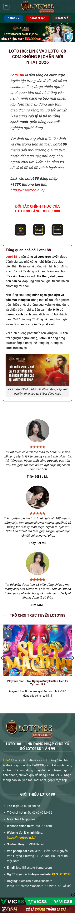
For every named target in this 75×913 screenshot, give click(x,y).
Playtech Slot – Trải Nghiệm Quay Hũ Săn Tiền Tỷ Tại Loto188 (37, 683)
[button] (6, 7)
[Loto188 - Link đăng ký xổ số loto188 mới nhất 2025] (37, 6)
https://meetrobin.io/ (27, 190)
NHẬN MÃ (61, 18)
